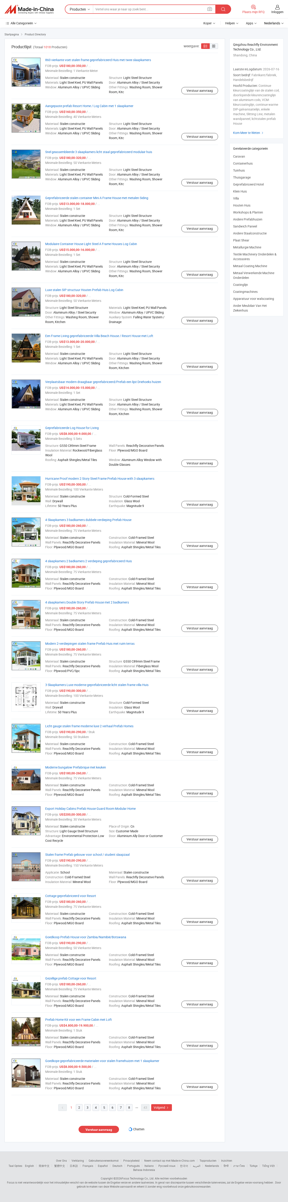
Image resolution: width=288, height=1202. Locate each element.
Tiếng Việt (268, 1166)
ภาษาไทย (239, 1166)
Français (88, 1166)
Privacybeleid (131, 1160)
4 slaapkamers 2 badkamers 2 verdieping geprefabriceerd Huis (88, 561)
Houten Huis (241, 205)
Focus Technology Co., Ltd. (138, 1178)
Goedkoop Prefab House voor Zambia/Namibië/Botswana (85, 937)
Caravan (239, 156)
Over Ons (61, 1160)
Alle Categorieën (22, 23)
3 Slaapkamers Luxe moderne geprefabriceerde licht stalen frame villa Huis (96, 685)
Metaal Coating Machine (250, 266)
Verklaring (78, 1160)
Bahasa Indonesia (144, 1170)
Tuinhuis (239, 170)
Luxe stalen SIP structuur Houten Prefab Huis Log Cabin (84, 290)
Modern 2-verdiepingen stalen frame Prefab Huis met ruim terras (90, 643)
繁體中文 (59, 1166)
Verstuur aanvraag (200, 90)
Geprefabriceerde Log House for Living (72, 428)
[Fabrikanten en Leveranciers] (29, 9)
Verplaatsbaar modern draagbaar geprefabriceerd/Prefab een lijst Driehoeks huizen (103, 382)
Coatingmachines (245, 291)
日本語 (74, 1166)
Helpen (230, 23)
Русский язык (166, 1166)
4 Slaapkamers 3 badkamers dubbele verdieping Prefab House (88, 520)
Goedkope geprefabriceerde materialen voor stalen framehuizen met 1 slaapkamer (102, 1061)
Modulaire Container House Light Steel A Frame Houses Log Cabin (91, 244)
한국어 (184, 1166)
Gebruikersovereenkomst (104, 1160)
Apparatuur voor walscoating (253, 298)
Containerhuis (243, 163)
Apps (249, 23)
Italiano (149, 1166)
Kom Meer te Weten (248, 133)
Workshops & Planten (248, 212)
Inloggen (277, 12)
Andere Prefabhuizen (247, 219)
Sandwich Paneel (245, 226)
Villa (236, 198)
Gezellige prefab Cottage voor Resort (70, 978)
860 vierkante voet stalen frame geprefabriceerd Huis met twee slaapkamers (98, 60)
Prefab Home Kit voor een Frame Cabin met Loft (78, 1019)
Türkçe (253, 1166)
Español (103, 1166)
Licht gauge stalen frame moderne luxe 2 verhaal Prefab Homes (89, 726)
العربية (196, 1166)
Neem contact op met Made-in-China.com (169, 1160)
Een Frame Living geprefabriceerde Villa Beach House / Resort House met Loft (99, 336)
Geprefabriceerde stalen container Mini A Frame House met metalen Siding (96, 198)
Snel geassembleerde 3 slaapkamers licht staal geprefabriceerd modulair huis (98, 152)
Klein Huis (240, 191)
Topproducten (208, 1160)
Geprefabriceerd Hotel (248, 184)
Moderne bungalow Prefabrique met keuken (75, 767)
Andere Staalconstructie (250, 233)
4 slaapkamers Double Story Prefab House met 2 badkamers (87, 602)
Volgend (161, 1107)
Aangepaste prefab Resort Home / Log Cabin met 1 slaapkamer (89, 106)
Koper (207, 23)
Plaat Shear (241, 240)
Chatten (138, 1129)
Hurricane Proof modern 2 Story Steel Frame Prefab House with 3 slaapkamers (99, 478)
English (29, 1166)
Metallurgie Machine (247, 247)
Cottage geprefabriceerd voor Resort (70, 896)
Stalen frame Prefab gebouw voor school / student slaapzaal (87, 854)
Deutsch (117, 1166)
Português (133, 1166)
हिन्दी (226, 1166)
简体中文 (44, 1166)
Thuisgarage (242, 177)
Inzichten (226, 1160)
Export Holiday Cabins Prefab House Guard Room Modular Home (90, 808)
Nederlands (212, 1166)
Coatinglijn (240, 284)
